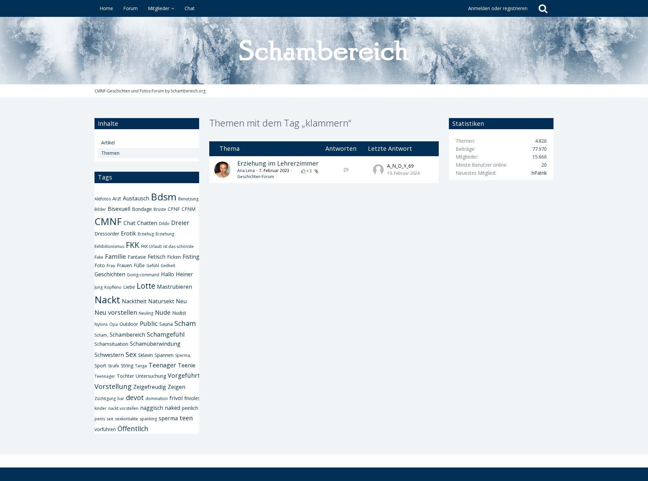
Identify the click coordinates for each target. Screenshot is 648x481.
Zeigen (176, 387)
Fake (98, 257)
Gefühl (152, 265)
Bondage (142, 209)
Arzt (116, 198)
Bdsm (164, 196)
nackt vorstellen (123, 408)
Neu (181, 301)
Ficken (174, 257)
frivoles (192, 398)
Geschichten (109, 274)
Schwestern (109, 355)
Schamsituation (111, 344)
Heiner (184, 274)
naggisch (151, 408)
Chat (129, 223)
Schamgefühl (166, 334)
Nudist (179, 313)
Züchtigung (105, 398)
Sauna (166, 324)
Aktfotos (102, 199)
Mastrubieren (174, 286)
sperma (168, 418)
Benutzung (188, 199)
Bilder (100, 209)
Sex (131, 354)
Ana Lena (246, 170)
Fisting (191, 256)
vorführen (105, 429)
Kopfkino (113, 287)
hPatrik (539, 173)
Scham (185, 323)
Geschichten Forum (255, 176)
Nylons (101, 324)
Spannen (164, 355)
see (110, 419)
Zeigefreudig (149, 387)
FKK (132, 244)
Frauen (124, 265)
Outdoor (128, 324)
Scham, (101, 335)
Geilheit (168, 265)
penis (99, 419)
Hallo (167, 274)
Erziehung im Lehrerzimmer (278, 163)
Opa (113, 324)
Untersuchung (151, 376)
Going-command (143, 275)
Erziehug (146, 234)
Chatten (147, 223)
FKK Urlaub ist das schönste (167, 246)
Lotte (146, 285)
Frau (111, 265)
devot (135, 397)
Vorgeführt (184, 375)
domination (156, 398)
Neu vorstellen (115, 312)
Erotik (128, 233)
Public (149, 323)
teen (186, 418)
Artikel (108, 142)
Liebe (129, 287)
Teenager (162, 365)
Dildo (164, 223)
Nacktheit (134, 301)
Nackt (107, 299)
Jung (98, 287)
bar (120, 398)
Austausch (136, 198)
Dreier (180, 223)
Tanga (141, 366)
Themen (110, 153)
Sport (100, 365)
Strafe (113, 366)
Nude (162, 312)
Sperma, (183, 355)
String (127, 365)
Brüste (160, 209)
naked (172, 408)
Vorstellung (113, 386)
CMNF (108, 221)
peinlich (190, 408)
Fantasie (137, 257)
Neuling (146, 313)
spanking (148, 419)
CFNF (174, 209)
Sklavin (145, 355)
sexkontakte (126, 419)
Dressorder (106, 233)
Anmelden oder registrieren (498, 8)
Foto (99, 265)
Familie (115, 256)
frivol (176, 398)
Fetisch (156, 256)
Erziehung (165, 234)
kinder (100, 408)
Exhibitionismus (109, 246)
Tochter (125, 376)
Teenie (186, 365)
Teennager (104, 376)
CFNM (188, 209)
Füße (139, 265)
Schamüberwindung (155, 343)
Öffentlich (132, 428)
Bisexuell (119, 209)
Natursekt (161, 301)
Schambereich (127, 334)
